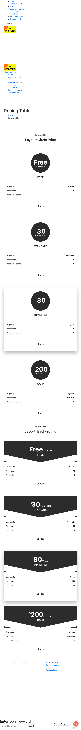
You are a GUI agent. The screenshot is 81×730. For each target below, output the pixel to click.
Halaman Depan (52, 662)
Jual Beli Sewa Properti (21, 662)
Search (31, 726)
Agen (48, 667)
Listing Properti (52, 665)
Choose (40, 206)
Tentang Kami (51, 670)
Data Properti (34, 662)
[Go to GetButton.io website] (76, 728)
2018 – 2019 (9, 662)
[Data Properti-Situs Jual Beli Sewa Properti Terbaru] (10, 29)
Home (10, 115)
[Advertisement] (40, 48)
